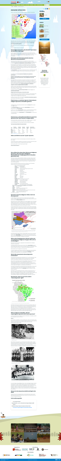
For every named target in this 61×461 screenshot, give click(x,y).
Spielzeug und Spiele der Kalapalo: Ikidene (46, 35)
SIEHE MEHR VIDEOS (44, 39)
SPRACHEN (15, 6)
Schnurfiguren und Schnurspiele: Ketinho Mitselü (46, 31)
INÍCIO (12, 6)
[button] (48, 1)
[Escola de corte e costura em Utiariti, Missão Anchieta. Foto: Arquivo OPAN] (22, 372)
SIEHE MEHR (44, 18)
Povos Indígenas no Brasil (15, 133)
